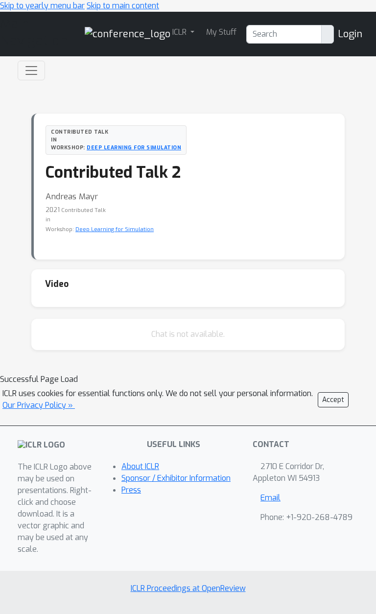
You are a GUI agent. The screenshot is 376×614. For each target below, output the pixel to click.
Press (131, 490)
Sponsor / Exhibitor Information (176, 478)
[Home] (127, 33)
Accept (333, 399)
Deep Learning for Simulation (134, 147)
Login (350, 34)
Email (270, 498)
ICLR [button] (180, 32)
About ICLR (140, 466)
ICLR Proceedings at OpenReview (188, 588)
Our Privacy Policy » (38, 405)
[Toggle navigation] (31, 70)
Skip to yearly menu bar (42, 5)
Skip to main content (123, 5)
